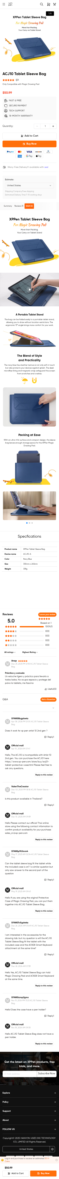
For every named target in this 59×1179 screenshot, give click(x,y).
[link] (10, 4)
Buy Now (31, 144)
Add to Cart (31, 136)
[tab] (8, 206)
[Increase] (53, 126)
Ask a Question (48, 700)
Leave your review (47, 615)
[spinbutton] (45, 126)
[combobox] (29, 185)
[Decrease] (37, 126)
